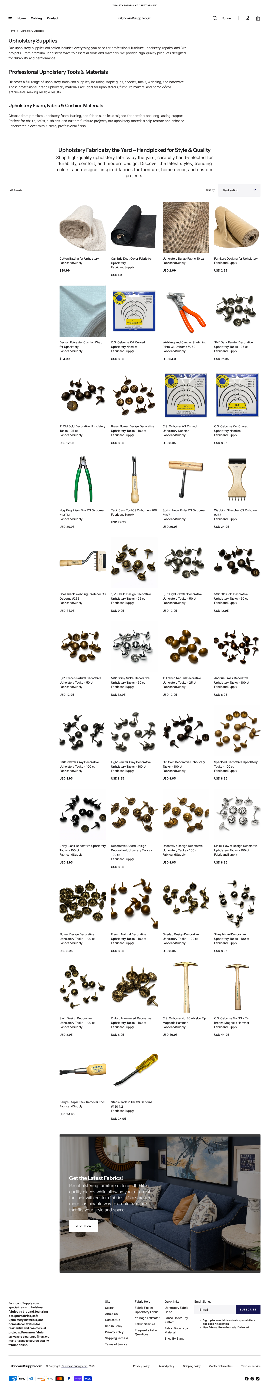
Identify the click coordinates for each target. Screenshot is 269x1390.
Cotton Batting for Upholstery (79, 258)
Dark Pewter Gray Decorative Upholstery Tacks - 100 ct (79, 764)
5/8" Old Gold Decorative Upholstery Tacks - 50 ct (231, 596)
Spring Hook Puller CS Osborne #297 (184, 512)
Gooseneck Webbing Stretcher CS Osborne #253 (83, 596)
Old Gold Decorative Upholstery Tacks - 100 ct (184, 764)
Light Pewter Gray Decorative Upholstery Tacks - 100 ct (131, 764)
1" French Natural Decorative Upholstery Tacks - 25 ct (182, 680)
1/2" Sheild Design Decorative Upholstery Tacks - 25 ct (131, 596)
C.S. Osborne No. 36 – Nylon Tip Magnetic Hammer (184, 1020)
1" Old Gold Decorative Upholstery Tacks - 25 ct (82, 428)
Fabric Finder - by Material (176, 1330)
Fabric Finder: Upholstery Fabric (146, 1310)
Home (12, 30)
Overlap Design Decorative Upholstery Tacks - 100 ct (181, 936)
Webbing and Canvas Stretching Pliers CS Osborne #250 (184, 344)
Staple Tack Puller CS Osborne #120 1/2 (131, 1104)
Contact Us (112, 1320)
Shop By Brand (174, 1338)
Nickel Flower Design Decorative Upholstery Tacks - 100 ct (236, 848)
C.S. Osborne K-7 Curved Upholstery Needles (128, 344)
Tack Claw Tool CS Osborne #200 (134, 510)
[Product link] (83, 239)
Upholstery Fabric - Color (177, 1310)
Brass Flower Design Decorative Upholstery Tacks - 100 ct (132, 428)
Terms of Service (116, 1344)
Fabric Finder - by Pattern (176, 1320)
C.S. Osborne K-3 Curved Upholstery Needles (180, 428)
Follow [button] (227, 18)
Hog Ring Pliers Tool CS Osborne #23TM (81, 512)
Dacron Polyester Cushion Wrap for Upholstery (81, 344)
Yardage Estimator (147, 1318)
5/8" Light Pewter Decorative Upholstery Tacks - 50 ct (182, 596)
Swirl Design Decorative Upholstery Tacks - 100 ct (77, 1020)
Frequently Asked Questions (146, 1332)
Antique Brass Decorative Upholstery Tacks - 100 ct (231, 680)
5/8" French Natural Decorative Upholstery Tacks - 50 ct (80, 680)
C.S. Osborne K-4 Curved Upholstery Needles (231, 428)
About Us (111, 1314)
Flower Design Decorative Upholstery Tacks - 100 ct (77, 936)
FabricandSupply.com (74, 1366)
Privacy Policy (114, 1332)
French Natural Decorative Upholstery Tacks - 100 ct (128, 936)
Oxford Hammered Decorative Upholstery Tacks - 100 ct (131, 1020)
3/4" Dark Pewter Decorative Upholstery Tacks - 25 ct (233, 344)
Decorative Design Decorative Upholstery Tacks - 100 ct (183, 848)
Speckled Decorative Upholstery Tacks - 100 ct (236, 764)
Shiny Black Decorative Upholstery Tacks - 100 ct (83, 848)
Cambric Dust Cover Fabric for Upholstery (131, 261)
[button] (215, 18)
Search (109, 1307)
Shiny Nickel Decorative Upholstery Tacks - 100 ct (231, 936)
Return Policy (113, 1326)
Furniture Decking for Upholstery (236, 258)
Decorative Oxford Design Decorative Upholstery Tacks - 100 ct (131, 850)
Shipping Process (116, 1338)
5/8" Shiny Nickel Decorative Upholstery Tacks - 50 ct (130, 680)
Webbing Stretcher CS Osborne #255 (235, 512)
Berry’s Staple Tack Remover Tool (82, 1102)
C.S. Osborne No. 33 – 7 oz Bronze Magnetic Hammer (232, 1020)
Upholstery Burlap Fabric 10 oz (183, 258)
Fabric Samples (145, 1324)
